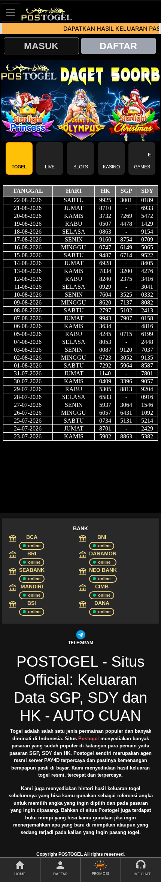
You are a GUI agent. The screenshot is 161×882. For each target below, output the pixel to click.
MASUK (41, 45)
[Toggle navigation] (10, 12)
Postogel (88, 738)
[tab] (19, 158)
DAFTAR (118, 45)
